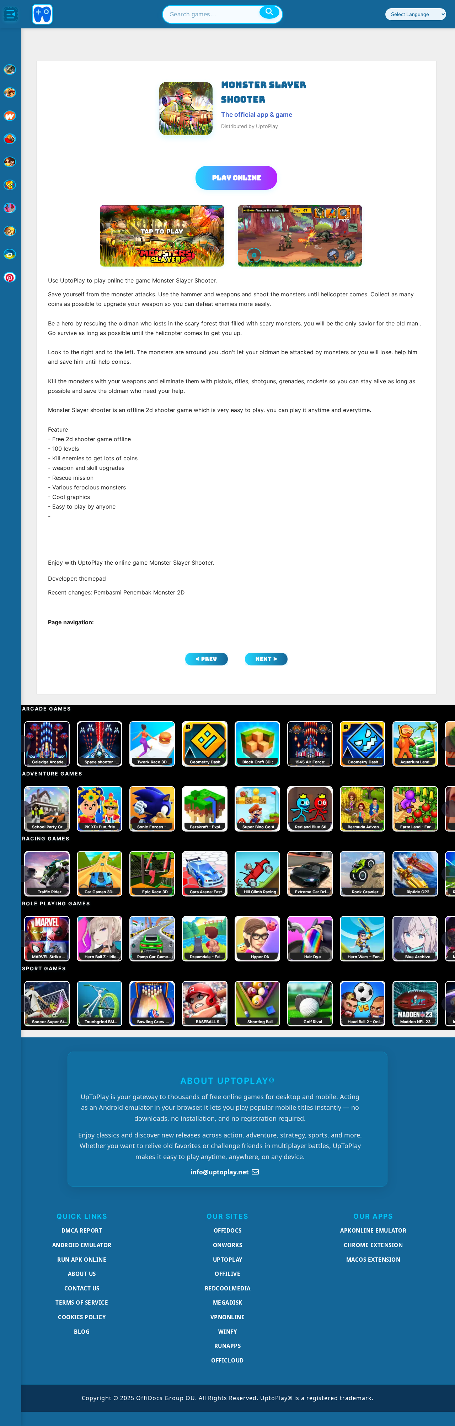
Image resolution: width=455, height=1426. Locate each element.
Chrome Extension (373, 1245)
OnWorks (227, 1245)
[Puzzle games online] (10, 161)
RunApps (227, 1345)
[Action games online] (10, 69)
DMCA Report (81, 1230)
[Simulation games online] (10, 184)
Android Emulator (82, 1245)
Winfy (227, 1331)
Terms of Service (81, 1302)
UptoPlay (227, 1259)
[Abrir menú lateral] (11, 14)
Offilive (227, 1273)
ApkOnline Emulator (373, 1230)
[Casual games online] (10, 138)
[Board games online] (10, 115)
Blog (82, 1331)
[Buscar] (269, 12)
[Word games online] (10, 254)
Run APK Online (81, 1259)
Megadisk (227, 1302)
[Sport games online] (10, 208)
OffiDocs (228, 1230)
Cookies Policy (82, 1317)
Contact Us (82, 1288)
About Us (82, 1273)
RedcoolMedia (228, 1288)
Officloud (227, 1360)
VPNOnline (227, 1317)
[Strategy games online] (10, 231)
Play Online (236, 177)
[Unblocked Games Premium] (10, 277)
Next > (266, 659)
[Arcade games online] (10, 92)
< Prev (206, 659)
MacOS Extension (373, 1259)
